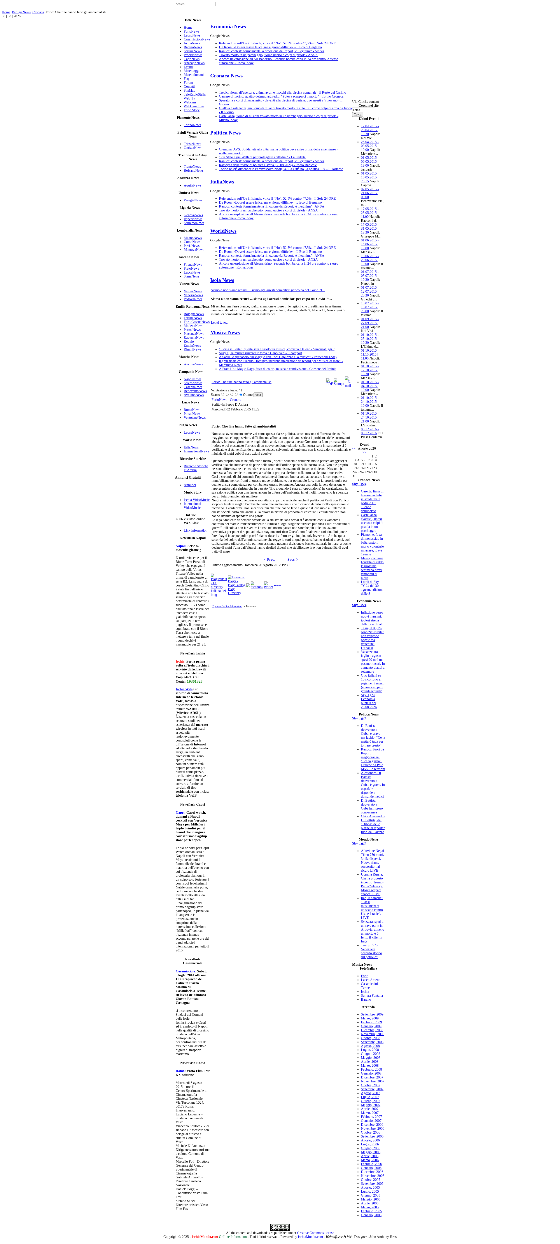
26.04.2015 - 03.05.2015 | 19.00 (370, 146)
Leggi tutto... (220, 322)
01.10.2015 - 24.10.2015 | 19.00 (370, 401)
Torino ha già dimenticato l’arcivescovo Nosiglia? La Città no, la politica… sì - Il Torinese (281, 169)
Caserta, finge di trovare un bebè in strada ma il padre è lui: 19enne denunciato (372, 501)
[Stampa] (339, 384)
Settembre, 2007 (372, 1089)
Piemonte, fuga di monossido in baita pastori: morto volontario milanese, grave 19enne (372, 544)
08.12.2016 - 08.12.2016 (370, 431)
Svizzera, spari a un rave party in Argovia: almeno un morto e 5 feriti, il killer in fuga (372, 931)
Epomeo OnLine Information (227, 606)
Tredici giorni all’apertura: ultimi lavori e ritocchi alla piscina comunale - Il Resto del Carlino (282, 92)
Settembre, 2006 (372, 1136)
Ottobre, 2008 (370, 1038)
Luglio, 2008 (370, 1050)
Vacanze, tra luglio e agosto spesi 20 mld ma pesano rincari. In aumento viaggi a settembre (373, 661)
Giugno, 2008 (370, 1054)
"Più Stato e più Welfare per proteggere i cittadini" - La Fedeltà (262, 157)
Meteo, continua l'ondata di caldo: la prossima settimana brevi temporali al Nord (372, 568)
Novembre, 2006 (372, 1128)
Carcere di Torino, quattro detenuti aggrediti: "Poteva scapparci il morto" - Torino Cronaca (281, 96)
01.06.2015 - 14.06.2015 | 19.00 (370, 244)
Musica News (225, 332)
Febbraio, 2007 (371, 1116)
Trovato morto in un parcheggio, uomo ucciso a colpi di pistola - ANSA (268, 55)
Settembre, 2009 (372, 1014)
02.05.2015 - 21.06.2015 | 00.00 (370, 193)
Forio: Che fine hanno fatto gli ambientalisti (241, 382)
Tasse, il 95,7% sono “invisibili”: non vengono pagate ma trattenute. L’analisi (372, 638)
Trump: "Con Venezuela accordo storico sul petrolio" (371, 951)
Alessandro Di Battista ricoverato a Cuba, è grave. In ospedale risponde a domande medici (373, 784)
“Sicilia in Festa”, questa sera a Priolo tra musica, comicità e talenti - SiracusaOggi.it (276, 349)
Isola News (222, 280)
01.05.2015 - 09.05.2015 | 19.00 (370, 161)
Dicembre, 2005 (372, 1172)
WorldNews (223, 231)
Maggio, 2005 (370, 1199)
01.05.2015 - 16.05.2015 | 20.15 (370, 177)
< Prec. (269, 559)
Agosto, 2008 (370, 1046)
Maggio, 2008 (370, 1057)
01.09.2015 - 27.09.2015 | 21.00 (370, 323)
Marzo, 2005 (370, 1207)
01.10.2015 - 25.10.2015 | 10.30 (370, 338)
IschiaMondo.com (310, 1237)
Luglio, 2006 (370, 1144)
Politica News (225, 133)
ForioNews (220, 399)
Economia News (228, 26)
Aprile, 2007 (369, 1109)
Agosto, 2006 (370, 1140)
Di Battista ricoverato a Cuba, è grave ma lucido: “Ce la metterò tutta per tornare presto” (373, 735)
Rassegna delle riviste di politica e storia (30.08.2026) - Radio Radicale (268, 165)
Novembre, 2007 (372, 1081)
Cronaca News (226, 76)
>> (364, 452)
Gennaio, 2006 (371, 1168)
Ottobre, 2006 (370, 1132)
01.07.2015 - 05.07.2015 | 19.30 (370, 275)
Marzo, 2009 (370, 1018)
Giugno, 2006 (370, 1148)
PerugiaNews (21, 12)
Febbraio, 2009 (371, 1022)
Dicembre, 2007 (372, 1077)
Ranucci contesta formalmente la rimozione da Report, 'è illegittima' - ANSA (271, 51)
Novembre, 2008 (372, 1034)
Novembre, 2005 (372, 1176)
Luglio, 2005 (370, 1191)
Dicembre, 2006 (372, 1124)
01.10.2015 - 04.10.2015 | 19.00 (370, 386)
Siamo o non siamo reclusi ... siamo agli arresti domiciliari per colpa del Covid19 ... (268, 290)
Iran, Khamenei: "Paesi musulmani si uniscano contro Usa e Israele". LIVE (372, 907)
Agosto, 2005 (370, 1187)
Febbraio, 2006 (371, 1164)
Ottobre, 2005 (370, 1179)
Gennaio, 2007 (371, 1120)
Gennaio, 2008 (371, 1073)
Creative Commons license (315, 1233)
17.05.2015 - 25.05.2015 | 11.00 (370, 212)
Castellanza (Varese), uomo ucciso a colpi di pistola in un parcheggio (372, 522)
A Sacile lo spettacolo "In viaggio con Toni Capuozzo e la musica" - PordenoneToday (278, 357)
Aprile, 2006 (369, 1156)
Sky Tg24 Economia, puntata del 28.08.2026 (369, 701)
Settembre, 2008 (372, 1042)
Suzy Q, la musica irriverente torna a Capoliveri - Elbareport (260, 353)
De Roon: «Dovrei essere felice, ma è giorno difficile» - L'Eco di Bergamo (270, 47)
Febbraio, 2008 (371, 1069)
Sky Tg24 (359, 484)
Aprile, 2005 (369, 1203)
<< (354, 448)
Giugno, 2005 (370, 1195)
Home (6, 12)
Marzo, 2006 (370, 1160)
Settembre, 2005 (372, 1183)
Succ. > (292, 559)
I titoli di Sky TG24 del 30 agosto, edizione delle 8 (372, 587)
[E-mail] (348, 385)
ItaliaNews (222, 182)
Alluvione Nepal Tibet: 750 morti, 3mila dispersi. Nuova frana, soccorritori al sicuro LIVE (372, 860)
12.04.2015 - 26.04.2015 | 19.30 (370, 130)
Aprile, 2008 (369, 1061)
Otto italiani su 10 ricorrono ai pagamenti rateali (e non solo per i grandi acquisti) (372, 683)
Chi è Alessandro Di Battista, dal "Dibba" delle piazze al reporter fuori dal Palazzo (373, 824)
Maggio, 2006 (370, 1152)
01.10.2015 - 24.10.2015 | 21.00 (370, 417)
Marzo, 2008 (370, 1065)
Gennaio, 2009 (371, 1026)
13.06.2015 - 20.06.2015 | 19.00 (370, 260)
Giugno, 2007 (370, 1101)
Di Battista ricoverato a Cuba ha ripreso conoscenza (372, 806)
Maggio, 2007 (370, 1105)
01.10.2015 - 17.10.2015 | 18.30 (370, 370)
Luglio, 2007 (370, 1097)
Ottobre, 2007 (370, 1085)
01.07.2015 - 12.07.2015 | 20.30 (370, 291)
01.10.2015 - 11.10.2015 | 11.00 (370, 354)
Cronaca (38, 12)
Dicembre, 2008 (372, 1030)
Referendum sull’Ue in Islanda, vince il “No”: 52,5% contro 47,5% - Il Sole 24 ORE (277, 43)
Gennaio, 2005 (371, 1215)
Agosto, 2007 (370, 1093)
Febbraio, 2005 (371, 1211)
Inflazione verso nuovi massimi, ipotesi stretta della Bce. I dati (372, 618)
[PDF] (329, 384)
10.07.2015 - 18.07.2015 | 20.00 (370, 307)
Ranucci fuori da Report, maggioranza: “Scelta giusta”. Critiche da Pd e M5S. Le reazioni (373, 759)
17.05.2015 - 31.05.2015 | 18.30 (370, 228)
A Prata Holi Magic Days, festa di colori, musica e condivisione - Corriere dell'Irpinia (277, 369)
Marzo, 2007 (370, 1113)
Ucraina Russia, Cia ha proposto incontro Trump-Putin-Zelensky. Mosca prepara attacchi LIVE (372, 884)
